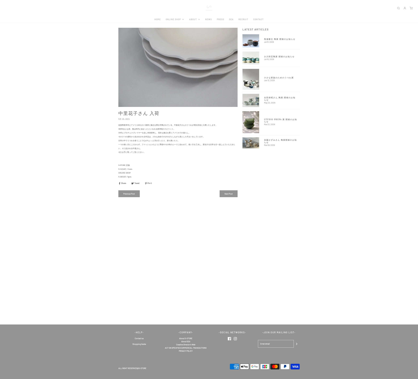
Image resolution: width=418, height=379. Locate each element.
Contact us (139, 338)
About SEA (185, 341)
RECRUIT (243, 19)
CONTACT (258, 19)
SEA (231, 19)
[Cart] (411, 8)
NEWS (208, 19)
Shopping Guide (139, 344)
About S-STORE (185, 338)
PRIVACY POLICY (186, 351)
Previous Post (129, 194)
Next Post (229, 194)
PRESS (220, 19)
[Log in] (405, 8)
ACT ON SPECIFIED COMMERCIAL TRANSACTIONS (186, 348)
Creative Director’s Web (185, 344)
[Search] (398, 8)
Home (157, 19)
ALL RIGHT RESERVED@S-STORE (132, 368)
